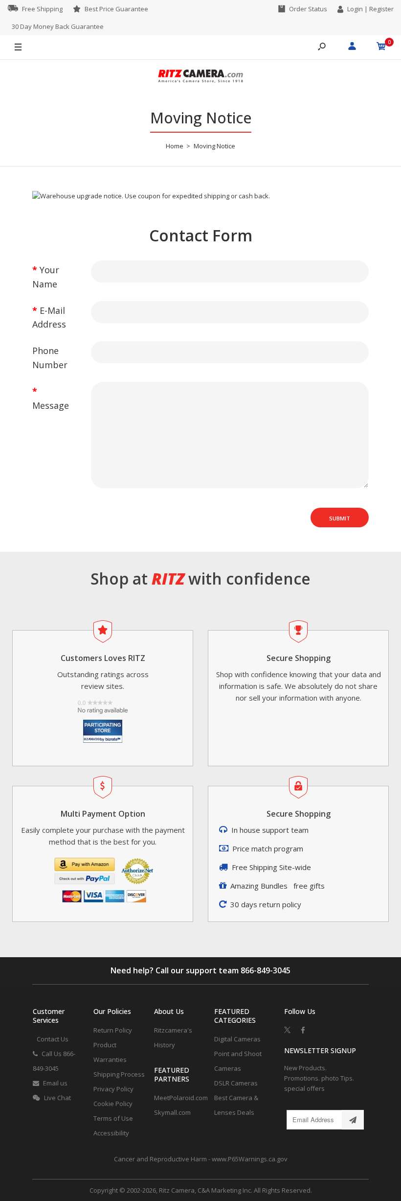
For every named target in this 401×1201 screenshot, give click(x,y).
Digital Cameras (237, 1039)
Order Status (308, 8)
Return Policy (112, 1030)
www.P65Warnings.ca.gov (250, 1158)
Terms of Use (113, 1118)
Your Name (45, 277)
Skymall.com (172, 1112)
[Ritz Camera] (200, 78)
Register (381, 9)
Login (355, 8)
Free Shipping (42, 8)
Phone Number (49, 358)
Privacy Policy (113, 1088)
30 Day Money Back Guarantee (58, 26)
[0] (381, 47)
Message (50, 405)
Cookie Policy (113, 1103)
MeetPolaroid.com (181, 1097)
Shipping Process (119, 1074)
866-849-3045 (265, 970)
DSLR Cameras (236, 1083)
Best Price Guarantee (116, 8)
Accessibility (111, 1133)
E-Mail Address (49, 317)
